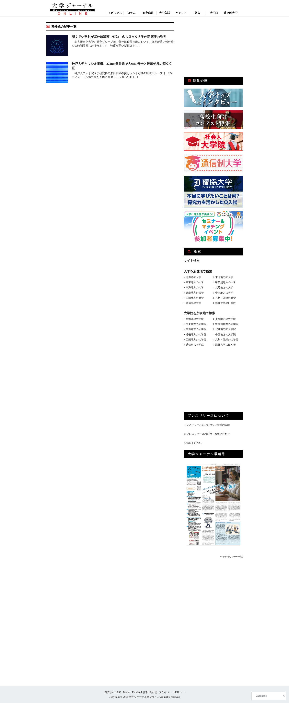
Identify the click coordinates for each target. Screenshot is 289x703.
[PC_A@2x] (213, 241)
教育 (197, 12)
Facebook (137, 692)
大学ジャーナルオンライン (144, 696)
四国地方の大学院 (196, 339)
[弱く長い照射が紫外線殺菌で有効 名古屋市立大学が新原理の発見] (57, 46)
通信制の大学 (193, 303)
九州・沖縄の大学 (225, 297)
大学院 (214, 12)
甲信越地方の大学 (225, 282)
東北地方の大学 (224, 277)
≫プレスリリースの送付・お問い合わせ (207, 433)
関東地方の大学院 (196, 324)
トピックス (115, 12)
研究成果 (148, 12)
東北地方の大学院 (225, 318)
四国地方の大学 (195, 297)
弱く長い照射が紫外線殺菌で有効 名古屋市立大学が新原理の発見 (119, 36)
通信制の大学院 (195, 344)
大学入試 (164, 12)
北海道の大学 (193, 277)
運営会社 (110, 692)
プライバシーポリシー (171, 692)
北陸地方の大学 (224, 287)
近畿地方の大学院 (196, 334)
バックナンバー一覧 (231, 556)
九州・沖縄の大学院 (226, 339)
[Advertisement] (213, 46)
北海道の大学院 (195, 318)
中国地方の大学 (224, 292)
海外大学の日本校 (225, 303)
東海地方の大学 (195, 287)
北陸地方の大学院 (225, 329)
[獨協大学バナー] (213, 206)
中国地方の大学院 (225, 334)
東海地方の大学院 (196, 329)
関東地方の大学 (195, 282)
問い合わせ (150, 692)
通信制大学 (230, 12)
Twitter (126, 692)
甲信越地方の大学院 (226, 324)
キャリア (181, 12)
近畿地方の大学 (195, 292)
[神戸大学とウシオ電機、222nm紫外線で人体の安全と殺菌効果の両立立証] (57, 73)
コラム (131, 12)
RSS (119, 692)
